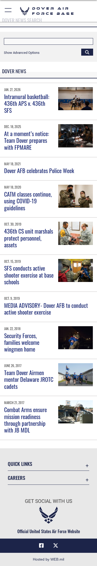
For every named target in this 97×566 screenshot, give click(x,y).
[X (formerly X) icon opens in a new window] (55, 545)
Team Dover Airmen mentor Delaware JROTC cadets (28, 379)
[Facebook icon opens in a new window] (41, 545)
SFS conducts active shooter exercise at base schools (29, 275)
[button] (8, 11)
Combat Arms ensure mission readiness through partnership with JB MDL (25, 419)
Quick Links (20, 463)
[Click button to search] (87, 52)
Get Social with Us (48, 501)
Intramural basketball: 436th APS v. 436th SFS (26, 103)
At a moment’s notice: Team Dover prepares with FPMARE (26, 140)
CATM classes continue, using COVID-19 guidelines (28, 201)
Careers (16, 477)
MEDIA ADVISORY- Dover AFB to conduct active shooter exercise (46, 308)
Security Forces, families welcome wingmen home (21, 342)
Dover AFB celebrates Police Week (39, 170)
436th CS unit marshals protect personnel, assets (28, 238)
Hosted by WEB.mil (48, 559)
